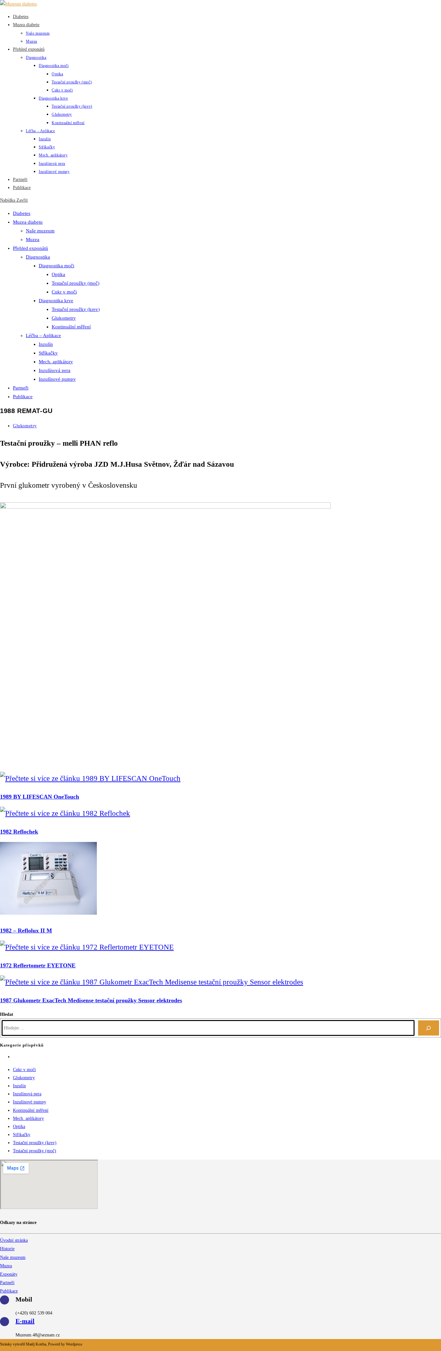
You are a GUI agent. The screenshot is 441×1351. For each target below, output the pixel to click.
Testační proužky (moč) (75, 283)
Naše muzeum (40, 230)
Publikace (23, 396)
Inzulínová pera (54, 370)
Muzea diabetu (28, 222)
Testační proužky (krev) (76, 309)
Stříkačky (48, 353)
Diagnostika (38, 257)
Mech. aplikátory (56, 361)
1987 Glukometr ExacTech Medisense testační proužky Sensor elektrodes (91, 1000)
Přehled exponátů (30, 248)
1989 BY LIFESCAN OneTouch (39, 796)
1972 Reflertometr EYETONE (38, 965)
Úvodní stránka (14, 1240)
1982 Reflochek (19, 831)
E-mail (25, 1320)
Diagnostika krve (56, 300)
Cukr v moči (64, 291)
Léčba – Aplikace (43, 335)
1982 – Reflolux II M (26, 930)
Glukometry (64, 318)
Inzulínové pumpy (57, 379)
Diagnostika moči (56, 265)
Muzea (32, 239)
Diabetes (21, 213)
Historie (7, 1248)
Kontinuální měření (71, 326)
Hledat (6, 1014)
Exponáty (8, 1274)
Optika (58, 274)
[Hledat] (428, 1028)
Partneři (20, 387)
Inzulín (46, 344)
